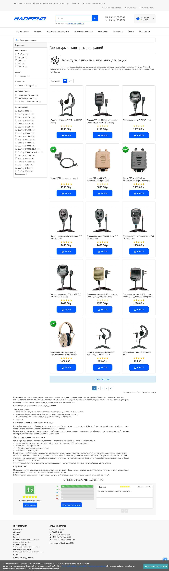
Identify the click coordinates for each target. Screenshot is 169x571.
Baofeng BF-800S (26, 143)
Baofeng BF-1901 (26, 117)
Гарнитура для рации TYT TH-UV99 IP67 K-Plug (66, 121)
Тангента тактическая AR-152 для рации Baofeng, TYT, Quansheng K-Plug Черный (138, 295)
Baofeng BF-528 (25, 127)
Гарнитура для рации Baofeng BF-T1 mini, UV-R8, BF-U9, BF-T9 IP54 (101, 353)
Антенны (37, 31)
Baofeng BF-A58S (26, 161)
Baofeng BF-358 (25, 120)
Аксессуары (103, 31)
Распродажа (144, 31)
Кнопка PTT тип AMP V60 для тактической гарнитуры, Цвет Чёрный (137, 179)
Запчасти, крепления (27, 98)
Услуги (131, 31)
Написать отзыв (30, 505)
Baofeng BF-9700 (26, 155)
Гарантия (38, 3)
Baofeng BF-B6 (25, 168)
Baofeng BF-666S (26, 133)
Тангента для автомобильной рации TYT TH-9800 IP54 (138, 237)
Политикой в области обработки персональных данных (84, 566)
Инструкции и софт (62, 3)
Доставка (27, 3)
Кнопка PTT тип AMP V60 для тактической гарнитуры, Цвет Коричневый (98, 180)
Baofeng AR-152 (25, 114)
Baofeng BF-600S (26, 130)
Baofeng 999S (24, 111)
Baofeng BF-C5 (25, 171)
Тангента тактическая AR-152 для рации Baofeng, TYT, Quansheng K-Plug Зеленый (102, 296)
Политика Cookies (20, 544)
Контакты (48, 3)
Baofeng (23, 54)
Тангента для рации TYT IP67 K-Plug (137, 120)
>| (110, 388)
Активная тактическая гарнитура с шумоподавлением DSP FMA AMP (64, 353)
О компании (17, 529)
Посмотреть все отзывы (71, 505)
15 (70, 81)
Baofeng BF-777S (26, 139)
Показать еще (102, 379)
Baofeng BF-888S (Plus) (28, 149)
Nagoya (22, 57)
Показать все (20, 174)
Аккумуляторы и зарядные (57, 31)
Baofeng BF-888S (26, 146)
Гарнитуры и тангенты (83, 31)
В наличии (23, 76)
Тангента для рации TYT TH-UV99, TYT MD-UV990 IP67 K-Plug (66, 295)
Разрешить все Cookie (156, 566)
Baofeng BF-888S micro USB (30, 152)
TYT (21, 64)
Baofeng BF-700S (26, 136)
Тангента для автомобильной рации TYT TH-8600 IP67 (102, 237)
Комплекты (118, 31)
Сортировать (55, 81)
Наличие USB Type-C (27, 86)
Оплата (19, 3)
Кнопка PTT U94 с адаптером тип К (64, 178)
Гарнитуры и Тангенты (28, 95)
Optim (21, 60)
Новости (76, 3)
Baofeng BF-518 (25, 124)
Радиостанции (22, 31)
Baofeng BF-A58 (25, 158)
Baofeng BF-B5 (25, 165)
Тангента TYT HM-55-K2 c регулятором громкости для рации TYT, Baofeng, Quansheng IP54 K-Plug (102, 122)
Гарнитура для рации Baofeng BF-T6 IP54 (137, 353)
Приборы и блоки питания (29, 101)
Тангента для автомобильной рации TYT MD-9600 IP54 (66, 237)
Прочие (22, 67)
